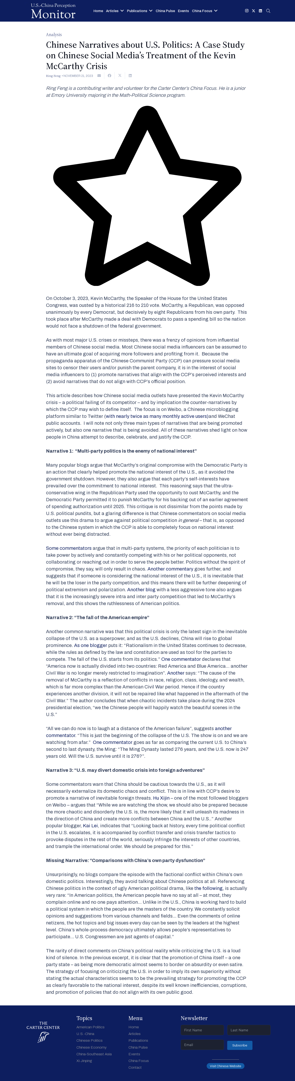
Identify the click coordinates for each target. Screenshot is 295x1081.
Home (133, 1027)
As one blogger (90, 645)
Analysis (54, 35)
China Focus (138, 1061)
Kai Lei (90, 825)
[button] (268, 11)
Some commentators (69, 548)
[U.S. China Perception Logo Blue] (53, 10)
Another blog (141, 589)
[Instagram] (246, 10)
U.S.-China (85, 1034)
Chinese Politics (89, 1040)
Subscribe (239, 1045)
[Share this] (109, 75)
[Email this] (99, 75)
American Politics (90, 1027)
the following (208, 888)
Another (175, 673)
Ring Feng (53, 76)
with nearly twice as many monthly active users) (157, 416)
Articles (134, 1034)
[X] (253, 10)
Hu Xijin (161, 798)
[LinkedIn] (260, 10)
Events (134, 1054)
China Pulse (138, 1047)
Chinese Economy (91, 1047)
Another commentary (170, 569)
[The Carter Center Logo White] (43, 1032)
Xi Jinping (84, 1061)
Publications (138, 1040)
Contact (135, 1067)
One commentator (181, 659)
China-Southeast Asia (94, 1054)
